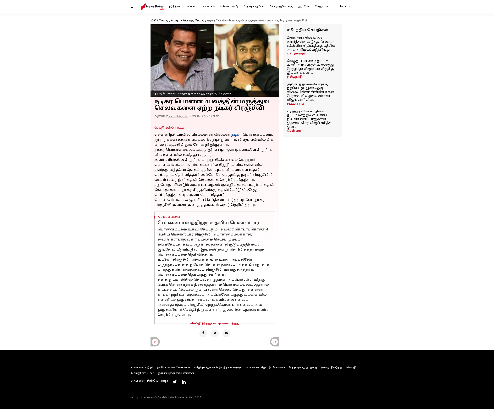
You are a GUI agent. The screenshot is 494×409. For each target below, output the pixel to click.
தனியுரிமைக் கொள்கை (173, 367)
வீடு (153, 20)
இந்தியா (175, 6)
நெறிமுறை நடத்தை (303, 367)
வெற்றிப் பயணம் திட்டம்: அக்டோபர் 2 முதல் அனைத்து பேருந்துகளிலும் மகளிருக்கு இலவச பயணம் (310, 67)
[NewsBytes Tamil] (152, 6)
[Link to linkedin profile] (184, 382)
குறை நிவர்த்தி (332, 367)
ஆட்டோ (303, 6)
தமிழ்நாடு (294, 77)
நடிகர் (236, 135)
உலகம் (192, 6)
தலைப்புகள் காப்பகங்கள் (176, 373)
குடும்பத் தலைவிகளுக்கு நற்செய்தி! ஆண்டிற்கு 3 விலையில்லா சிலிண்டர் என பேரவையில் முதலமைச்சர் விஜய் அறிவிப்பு (310, 92)
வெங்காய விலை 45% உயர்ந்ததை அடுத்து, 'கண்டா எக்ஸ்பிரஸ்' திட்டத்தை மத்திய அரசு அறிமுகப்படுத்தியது (311, 44)
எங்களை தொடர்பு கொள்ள (265, 367)
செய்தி (163, 20)
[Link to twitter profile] (174, 382)
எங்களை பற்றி (142, 367)
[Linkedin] (226, 333)
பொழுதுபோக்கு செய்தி (187, 20)
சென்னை (295, 131)
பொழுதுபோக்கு (281, 6)
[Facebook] (203, 333)
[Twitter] (215, 333)
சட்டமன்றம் (295, 104)
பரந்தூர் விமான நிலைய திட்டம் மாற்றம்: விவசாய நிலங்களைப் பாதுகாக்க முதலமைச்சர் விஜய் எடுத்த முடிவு (309, 119)
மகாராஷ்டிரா (297, 53)
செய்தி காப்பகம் (142, 373)
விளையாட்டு (229, 6)
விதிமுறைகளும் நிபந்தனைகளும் (218, 367)
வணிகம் (209, 6)
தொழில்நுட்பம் (254, 6)
